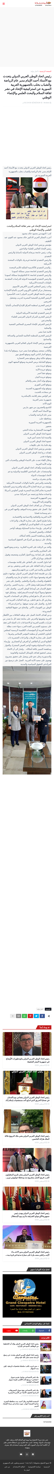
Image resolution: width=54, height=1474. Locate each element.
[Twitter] (36, 1016)
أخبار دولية (34, 71)
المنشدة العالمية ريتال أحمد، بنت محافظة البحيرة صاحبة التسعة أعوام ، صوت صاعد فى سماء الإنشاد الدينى (21, 1403)
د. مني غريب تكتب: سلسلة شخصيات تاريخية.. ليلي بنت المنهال (21, 1367)
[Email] (18, 1016)
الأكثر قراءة (45, 1338)
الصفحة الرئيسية (45, 71)
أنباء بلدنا (29, 1463)
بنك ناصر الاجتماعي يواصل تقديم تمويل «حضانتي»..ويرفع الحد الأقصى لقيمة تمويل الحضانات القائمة (24, 1379)
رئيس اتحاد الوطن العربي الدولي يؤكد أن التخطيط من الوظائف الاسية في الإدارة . (21, 1345)
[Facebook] (42, 1016)
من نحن (7, 1466)
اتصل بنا (27, 1470)
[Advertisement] (27, 37)
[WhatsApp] (24, 1016)
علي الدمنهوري (8, 1463)
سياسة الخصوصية (34, 1466)
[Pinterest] (30, 1016)
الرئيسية (47, 1466)
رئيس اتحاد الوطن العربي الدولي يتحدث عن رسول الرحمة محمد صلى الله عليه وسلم (21, 1356)
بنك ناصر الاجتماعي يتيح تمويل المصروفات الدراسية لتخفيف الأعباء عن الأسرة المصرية (23, 1391)
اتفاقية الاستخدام (19, 1466)
